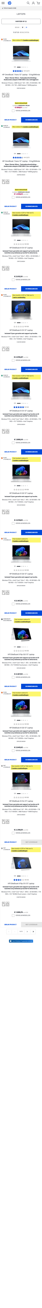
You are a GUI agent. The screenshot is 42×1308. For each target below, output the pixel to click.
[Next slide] (28, 54)
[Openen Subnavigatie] (3, 3)
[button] (26, 40)
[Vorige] (15, 931)
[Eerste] (8, 931)
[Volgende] (27, 931)
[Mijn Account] (33, 3)
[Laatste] (33, 931)
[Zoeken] (28, 3)
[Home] (9, 3)
